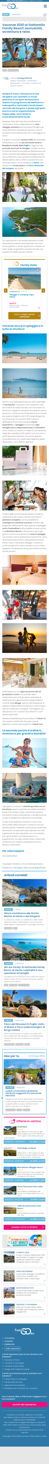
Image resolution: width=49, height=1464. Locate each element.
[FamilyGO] (10, 6)
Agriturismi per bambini (15, 1385)
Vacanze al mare (12, 1360)
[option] (24, 289)
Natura (27, 1044)
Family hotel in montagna (16, 1379)
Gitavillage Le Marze (26, 1148)
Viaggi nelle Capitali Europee (17, 1369)
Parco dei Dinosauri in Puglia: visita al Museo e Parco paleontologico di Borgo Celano (24, 1027)
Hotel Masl (22, 1127)
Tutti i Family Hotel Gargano (24, 315)
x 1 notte (38, 1199)
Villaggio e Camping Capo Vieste (21, 295)
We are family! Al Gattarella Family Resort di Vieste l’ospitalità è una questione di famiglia (24, 970)
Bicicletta (26, 1110)
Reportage (8, 928)
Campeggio (14, 292)
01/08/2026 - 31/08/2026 (14, 1180)
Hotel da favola (13, 70)
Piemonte (21, 1087)
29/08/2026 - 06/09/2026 (14, 1142)
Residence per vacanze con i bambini (21, 1388)
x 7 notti (37, 1142)
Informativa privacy (20, 1436)
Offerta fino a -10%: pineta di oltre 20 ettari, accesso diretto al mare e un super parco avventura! (30, 1155)
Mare (4, 70)
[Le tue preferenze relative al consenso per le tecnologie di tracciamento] (2, 1098)
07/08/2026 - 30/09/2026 (14, 1219)
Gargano (16, 14)
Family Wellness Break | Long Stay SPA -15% (30, 1214)
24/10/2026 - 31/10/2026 (13, 1199)
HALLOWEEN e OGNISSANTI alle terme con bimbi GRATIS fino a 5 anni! (30, 1193)
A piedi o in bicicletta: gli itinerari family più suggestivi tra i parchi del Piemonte (23, 1093)
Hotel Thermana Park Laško (30, 1186)
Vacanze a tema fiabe (14, 1366)
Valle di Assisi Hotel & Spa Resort (29, 1207)
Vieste (25, 292)
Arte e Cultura (10, 1110)
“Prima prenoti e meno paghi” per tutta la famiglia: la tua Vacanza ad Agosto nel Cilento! (31, 1174)
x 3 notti (37, 1161)
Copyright (6, 1436)
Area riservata (13, 1348)
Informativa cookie (38, 1436)
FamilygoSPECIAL (24, 78)
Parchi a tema (9, 1044)
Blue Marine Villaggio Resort (30, 1167)
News (5, 14)
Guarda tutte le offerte (25, 1227)
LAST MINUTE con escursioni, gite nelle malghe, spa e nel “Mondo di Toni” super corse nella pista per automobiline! (24, 1135)
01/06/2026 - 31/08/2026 (14, 1161)
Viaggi (8, 909)
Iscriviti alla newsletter (24, 1404)
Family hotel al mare (13, 1382)
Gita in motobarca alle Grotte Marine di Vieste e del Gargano (22, 915)
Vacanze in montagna (14, 1363)
